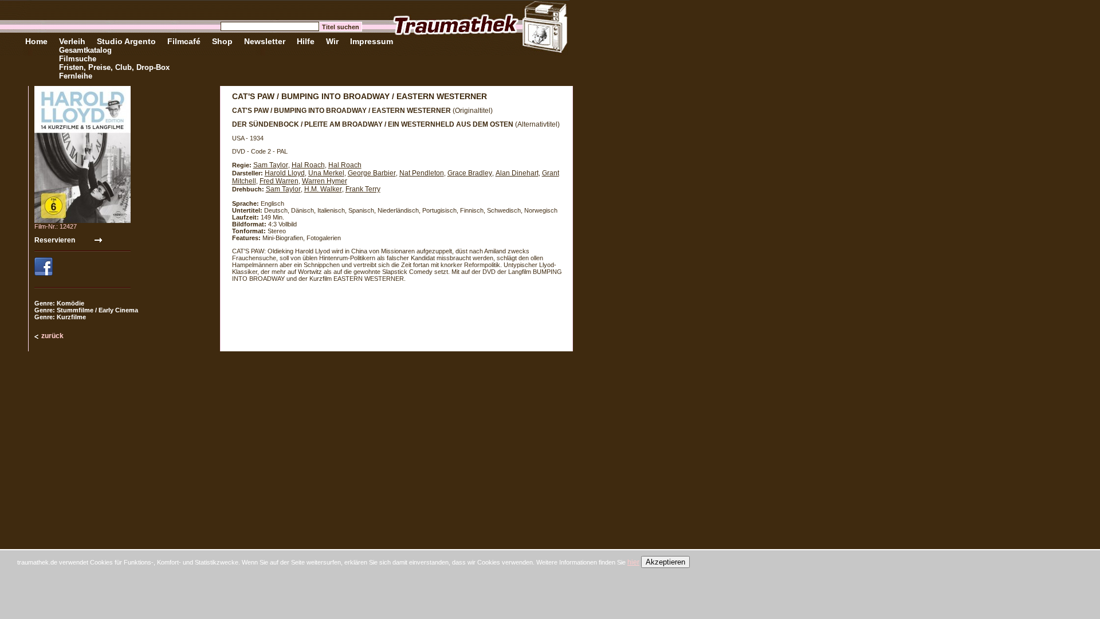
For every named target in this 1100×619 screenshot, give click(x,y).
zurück (52, 336)
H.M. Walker (323, 189)
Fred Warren (279, 181)
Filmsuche (77, 58)
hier (633, 562)
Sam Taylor (270, 165)
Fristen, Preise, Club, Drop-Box (114, 67)
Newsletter (264, 41)
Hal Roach (308, 165)
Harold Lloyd (285, 173)
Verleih (72, 41)
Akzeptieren (665, 562)
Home (36, 41)
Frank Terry (362, 189)
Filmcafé (184, 41)
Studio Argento (126, 41)
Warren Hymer (324, 181)
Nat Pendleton (421, 173)
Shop (222, 41)
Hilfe (306, 41)
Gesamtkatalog (85, 50)
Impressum (371, 41)
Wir (332, 41)
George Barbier (372, 173)
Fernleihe (75, 76)
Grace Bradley (469, 173)
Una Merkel (326, 173)
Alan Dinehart (517, 173)
